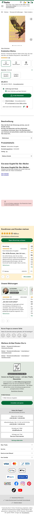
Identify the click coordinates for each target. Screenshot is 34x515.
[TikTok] (14, 490)
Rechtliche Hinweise (17, 391)
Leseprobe (31, 39)
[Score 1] (3, 335)
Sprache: (6, 70)
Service (3, 449)
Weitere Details (6, 156)
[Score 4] (19, 335)
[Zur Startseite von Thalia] (9, 2)
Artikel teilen (31, 19)
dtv (7, 151)
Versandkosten (25, 512)
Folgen (25, 289)
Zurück (3, 276)
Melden (7, 271)
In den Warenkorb (18, 95)
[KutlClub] (7, 484)
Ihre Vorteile (4, 457)
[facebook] (16, 484)
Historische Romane (7, 348)
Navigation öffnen (2, 6)
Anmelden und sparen (17, 403)
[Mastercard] (14, 464)
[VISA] (6, 464)
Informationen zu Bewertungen (10, 236)
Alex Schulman (5, 48)
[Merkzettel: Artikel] (28, 2)
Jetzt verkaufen (5, 173)
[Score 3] (14, 335)
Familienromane (6, 357)
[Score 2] (8, 335)
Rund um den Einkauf (7, 453)
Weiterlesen (5, 138)
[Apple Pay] (22, 470)
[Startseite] (2, 12)
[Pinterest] (29, 484)
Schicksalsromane (6, 352)
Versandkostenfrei (18, 84)
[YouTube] (20, 490)
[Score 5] (24, 335)
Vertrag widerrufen (17, 440)
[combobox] (4, 89)
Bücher (6, 12)
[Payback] (22, 477)
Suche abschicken (10, 7)
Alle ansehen (27, 277)
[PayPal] (10, 477)
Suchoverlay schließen (11, 6)
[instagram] (23, 484)
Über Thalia (4, 445)
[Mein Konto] (24, 2)
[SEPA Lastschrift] (25, 464)
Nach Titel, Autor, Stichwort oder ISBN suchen (18, 4)
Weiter (7, 276)
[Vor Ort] (21, 2)
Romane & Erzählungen (16, 12)
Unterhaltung (25, 351)
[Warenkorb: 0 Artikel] (31, 2)
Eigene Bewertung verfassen (17, 240)
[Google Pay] (12, 470)
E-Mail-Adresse (5, 395)
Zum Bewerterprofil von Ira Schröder (14, 291)
